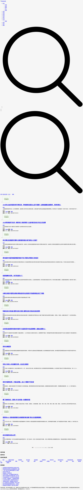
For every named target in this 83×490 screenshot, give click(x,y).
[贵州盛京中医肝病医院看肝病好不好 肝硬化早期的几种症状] (6, 255)
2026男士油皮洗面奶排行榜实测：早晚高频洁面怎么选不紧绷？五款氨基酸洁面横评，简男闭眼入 (32, 205)
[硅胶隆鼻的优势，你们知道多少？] (6, 272)
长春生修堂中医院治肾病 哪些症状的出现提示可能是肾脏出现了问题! (23, 293)
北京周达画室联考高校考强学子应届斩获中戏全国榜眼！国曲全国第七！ (24, 329)
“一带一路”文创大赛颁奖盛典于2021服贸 (11, 470)
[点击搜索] (43, 106)
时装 (6, 4)
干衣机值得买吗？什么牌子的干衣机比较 (11, 477)
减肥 (34, 461)
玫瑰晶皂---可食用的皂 (7, 473)
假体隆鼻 (36, 459)
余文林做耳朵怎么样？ (9, 435)
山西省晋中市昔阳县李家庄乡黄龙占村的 (11, 467)
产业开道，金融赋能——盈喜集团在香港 (11, 478)
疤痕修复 (44, 459)
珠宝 (6, 6)
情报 (4, 25)
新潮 (6, 10)
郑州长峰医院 (7, 346)
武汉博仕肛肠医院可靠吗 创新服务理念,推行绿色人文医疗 (20, 240)
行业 (4, 18)
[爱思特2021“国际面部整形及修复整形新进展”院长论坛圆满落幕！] (6, 414)
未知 (12, 211)
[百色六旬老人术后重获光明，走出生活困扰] (6, 361)
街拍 (67, 461)
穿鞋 (1, 462)
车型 (4, 14)
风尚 (4, 3)
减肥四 (8, 462)
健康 (6, 21)
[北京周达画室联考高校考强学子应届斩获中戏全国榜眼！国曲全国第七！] (6, 326)
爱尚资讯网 (5, 194)
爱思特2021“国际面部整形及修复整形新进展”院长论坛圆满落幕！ (22, 417)
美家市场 (52, 459)
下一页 (49, 447)
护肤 (55, 461)
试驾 (4, 11)
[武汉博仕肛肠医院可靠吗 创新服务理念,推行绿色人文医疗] (6, 237)
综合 (12, 282)
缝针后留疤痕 (8, 461)
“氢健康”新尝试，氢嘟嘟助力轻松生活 (10, 481)
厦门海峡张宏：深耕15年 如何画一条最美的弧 (16, 399)
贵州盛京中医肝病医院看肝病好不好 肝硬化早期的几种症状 (20, 258)
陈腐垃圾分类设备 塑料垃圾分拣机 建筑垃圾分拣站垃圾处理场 (21, 311)
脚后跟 (79, 461)
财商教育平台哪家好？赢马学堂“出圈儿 (10, 485)
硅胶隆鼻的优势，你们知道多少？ (13, 275)
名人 (6, 8)
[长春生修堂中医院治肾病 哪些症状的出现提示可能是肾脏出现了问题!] (6, 290)
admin (6, 211)
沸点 (4, 23)
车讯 (4, 15)
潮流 (73, 461)
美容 (61, 461)
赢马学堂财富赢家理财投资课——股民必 (11, 483)
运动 (22, 461)
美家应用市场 (60, 459)
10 (45, 447)
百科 (4, 22)
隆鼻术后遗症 (11, 459)
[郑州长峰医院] (6, 343)
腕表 (6, 7)
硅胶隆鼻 (7, 281)
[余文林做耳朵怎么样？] (6, 432)
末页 (52, 447)
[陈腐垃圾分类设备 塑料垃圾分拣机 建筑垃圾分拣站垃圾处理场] (6, 308)
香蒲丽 (41, 461)
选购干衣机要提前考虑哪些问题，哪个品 (11, 475)
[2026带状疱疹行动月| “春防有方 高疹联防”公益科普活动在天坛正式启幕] (6, 219)
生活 (4, 19)
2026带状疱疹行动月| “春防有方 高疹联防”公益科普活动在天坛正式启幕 (24, 222)
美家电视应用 (70, 459)
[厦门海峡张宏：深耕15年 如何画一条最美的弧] (6, 396)
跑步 (28, 461)
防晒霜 (48, 461)
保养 (4, 17)
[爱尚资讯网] (3, 1)
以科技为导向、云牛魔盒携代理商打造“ (10, 474)
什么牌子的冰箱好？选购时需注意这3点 (11, 479)
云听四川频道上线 (6, 471)
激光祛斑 (28, 459)
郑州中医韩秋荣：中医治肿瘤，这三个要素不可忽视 (18, 382)
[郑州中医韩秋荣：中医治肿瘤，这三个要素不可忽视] (6, 379)
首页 (1, 194)
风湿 (3, 459)
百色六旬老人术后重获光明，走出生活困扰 (15, 364)
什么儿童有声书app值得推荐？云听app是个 (11, 482)
